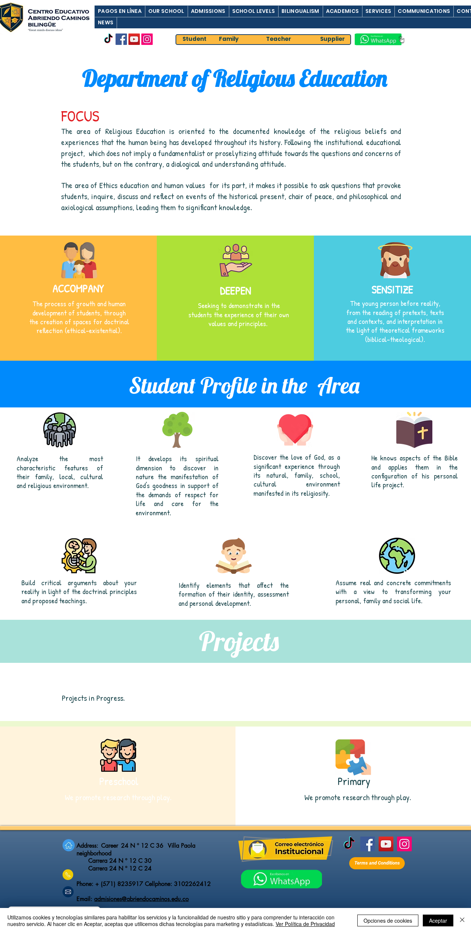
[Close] (462, 920)
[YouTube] (134, 39)
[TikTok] (108, 39)
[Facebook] (121, 39)
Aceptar (438, 920)
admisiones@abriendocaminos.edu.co (141, 899)
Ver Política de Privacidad (305, 923)
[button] (120, 11)
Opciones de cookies (388, 920)
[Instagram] (147, 39)
